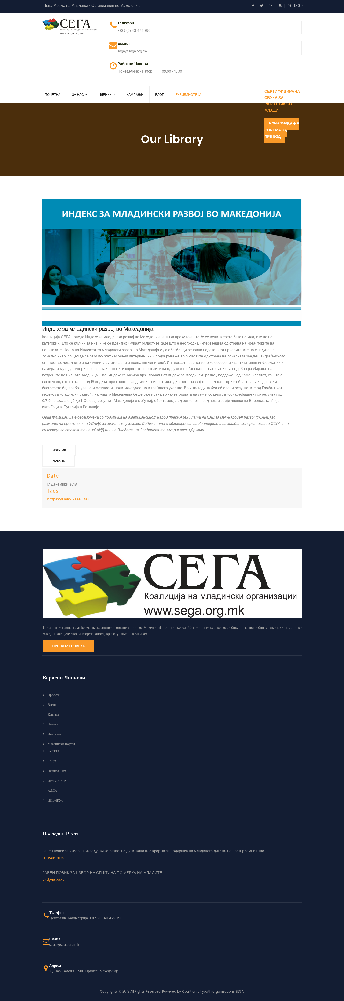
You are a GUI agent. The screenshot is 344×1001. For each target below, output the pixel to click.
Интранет (54, 734)
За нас (78, 94)
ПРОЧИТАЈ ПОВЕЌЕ (68, 646)
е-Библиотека (188, 94)
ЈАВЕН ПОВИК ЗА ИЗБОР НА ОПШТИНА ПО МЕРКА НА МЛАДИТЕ (102, 876)
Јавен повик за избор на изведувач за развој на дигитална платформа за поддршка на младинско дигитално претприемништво (153, 855)
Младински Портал (61, 744)
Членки (105, 94)
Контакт (53, 714)
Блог (159, 94)
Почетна (52, 94)
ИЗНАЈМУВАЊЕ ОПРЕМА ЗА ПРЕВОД (281, 130)
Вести (52, 704)
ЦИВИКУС (55, 800)
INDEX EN (58, 461)
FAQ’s (52, 761)
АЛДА (52, 790)
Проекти (54, 694)
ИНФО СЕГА (57, 780)
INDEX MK (58, 450)
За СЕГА (54, 751)
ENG (297, 5)
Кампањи (135, 94)
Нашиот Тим (57, 771)
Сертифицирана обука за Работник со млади (282, 101)
